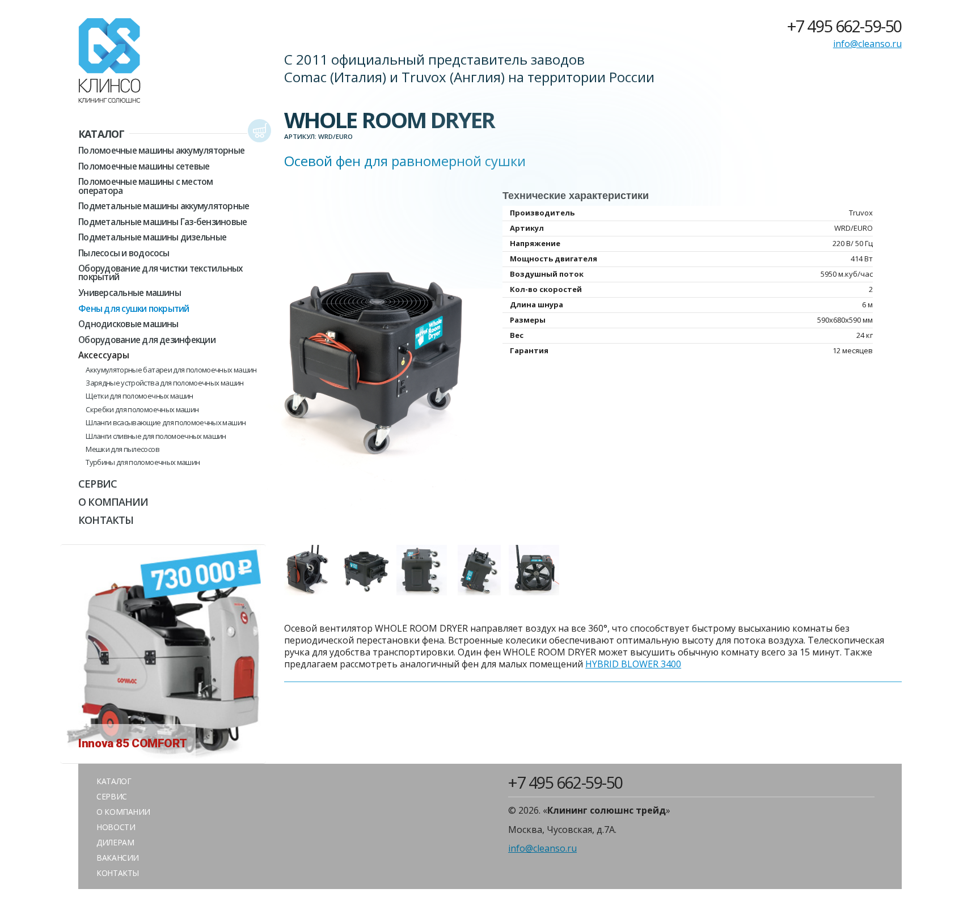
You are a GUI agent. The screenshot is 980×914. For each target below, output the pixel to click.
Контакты (105, 520)
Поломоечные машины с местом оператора (145, 186)
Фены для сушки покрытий (133, 308)
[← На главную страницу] (109, 62)
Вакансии (117, 857)
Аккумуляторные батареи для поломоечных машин (171, 370)
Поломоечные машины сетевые (143, 166)
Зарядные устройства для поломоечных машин (164, 383)
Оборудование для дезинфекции (147, 340)
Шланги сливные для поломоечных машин (156, 436)
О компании (123, 811)
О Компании (113, 502)
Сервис (97, 484)
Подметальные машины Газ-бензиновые (162, 222)
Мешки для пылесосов (122, 449)
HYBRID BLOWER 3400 (633, 664)
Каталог (101, 134)
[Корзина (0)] (259, 131)
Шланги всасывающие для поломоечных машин (166, 422)
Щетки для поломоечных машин (139, 396)
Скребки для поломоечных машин (142, 409)
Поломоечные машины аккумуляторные (161, 150)
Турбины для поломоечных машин (143, 462)
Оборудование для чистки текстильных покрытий (160, 273)
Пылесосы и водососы (123, 253)
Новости (115, 827)
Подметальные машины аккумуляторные (163, 206)
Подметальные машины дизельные (152, 237)
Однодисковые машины (128, 324)
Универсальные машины (129, 293)
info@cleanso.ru (867, 44)
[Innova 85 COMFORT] (163, 757)
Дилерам (115, 842)
